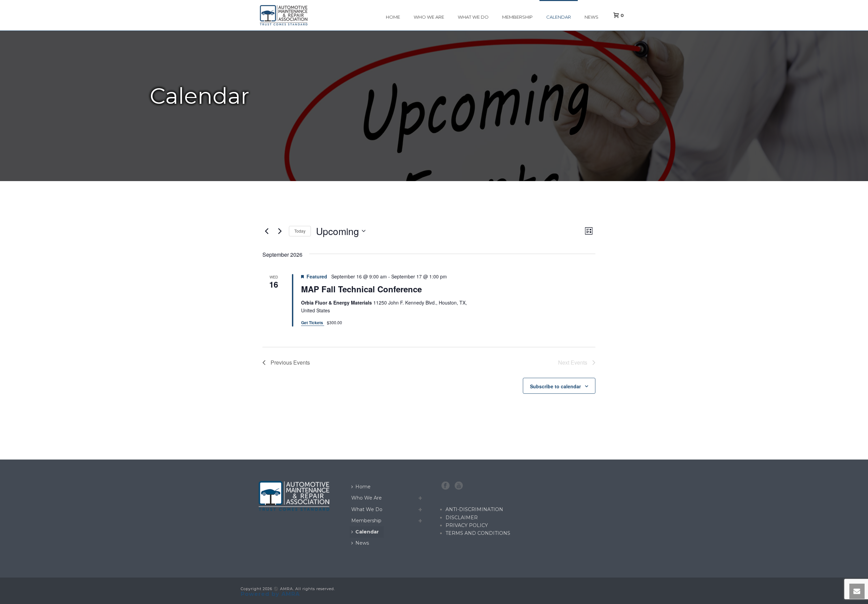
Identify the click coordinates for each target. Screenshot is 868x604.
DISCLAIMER (462, 517)
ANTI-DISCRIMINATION (474, 509)
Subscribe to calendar (555, 386)
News (591, 17)
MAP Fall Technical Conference (361, 289)
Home (393, 17)
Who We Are (429, 17)
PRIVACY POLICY (467, 525)
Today (299, 231)
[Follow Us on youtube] (459, 486)
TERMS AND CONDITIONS (478, 533)
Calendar (558, 17)
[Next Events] (280, 231)
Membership (517, 17)
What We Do (473, 17)
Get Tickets (312, 322)
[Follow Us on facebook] (445, 486)
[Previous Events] (266, 231)
